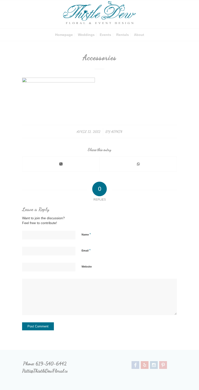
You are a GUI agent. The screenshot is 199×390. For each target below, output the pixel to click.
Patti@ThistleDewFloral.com (46, 371)
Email (86, 250)
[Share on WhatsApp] (138, 164)
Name (86, 234)
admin (116, 131)
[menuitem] (64, 35)
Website (87, 266)
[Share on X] (61, 164)
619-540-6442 (51, 363)
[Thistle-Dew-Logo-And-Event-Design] (99, 14)
